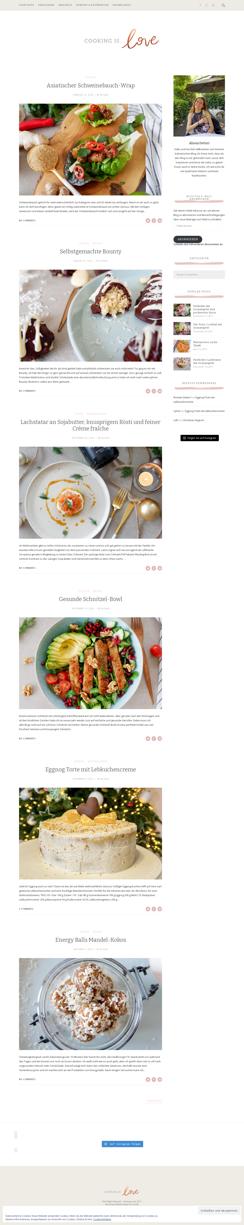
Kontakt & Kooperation (92, 5)
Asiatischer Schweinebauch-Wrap (91, 85)
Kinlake (135, 1204)
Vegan (97, 932)
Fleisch (90, 77)
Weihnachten (96, 414)
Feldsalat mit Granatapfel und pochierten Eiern (204, 309)
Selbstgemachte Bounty (90, 251)
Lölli (175, 420)
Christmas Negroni (193, 420)
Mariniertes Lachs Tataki (205, 344)
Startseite (26, 5)
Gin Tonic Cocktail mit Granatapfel (207, 326)
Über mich (65, 5)
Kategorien (46, 5)
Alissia (104, 95)
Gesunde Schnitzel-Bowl (90, 599)
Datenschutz (122, 5)
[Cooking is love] (122, 39)
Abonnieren (187, 239)
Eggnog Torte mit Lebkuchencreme (90, 769)
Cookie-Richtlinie (102, 1219)
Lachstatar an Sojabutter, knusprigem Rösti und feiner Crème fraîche (91, 425)
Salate (98, 591)
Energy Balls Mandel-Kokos (90, 940)
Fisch (79, 414)
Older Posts (154, 1101)
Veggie (97, 243)
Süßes (84, 243)
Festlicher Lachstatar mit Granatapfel (207, 361)
